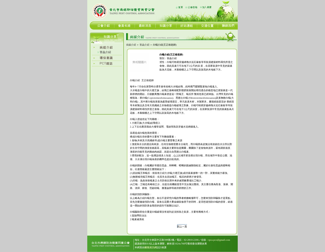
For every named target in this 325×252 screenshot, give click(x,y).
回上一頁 (182, 226)
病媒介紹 (131, 44)
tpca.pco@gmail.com (219, 239)
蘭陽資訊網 (150, 247)
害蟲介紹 (105, 52)
